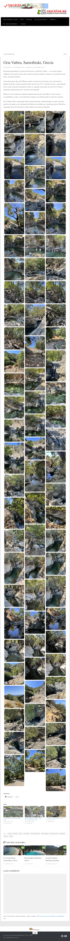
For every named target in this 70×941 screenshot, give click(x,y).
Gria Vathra (26, 833)
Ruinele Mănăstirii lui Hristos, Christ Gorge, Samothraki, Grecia (33, 819)
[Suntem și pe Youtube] (65, 936)
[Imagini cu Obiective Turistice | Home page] (25, 6)
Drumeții (29, 19)
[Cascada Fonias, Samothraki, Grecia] (56, 811)
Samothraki (8, 54)
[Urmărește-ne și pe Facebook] (62, 936)
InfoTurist (53, 19)
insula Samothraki (35, 833)
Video (22, 19)
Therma (6, 836)
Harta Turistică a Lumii (10, 19)
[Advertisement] (35, 39)
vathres (11, 836)
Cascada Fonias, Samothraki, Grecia (54, 818)
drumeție (15, 833)
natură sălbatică (45, 833)
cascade (10, 833)
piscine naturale (54, 833)
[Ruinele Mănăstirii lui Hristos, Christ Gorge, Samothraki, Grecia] (35, 811)
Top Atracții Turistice (40, 19)
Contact (23, 24)
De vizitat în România (10, 24)
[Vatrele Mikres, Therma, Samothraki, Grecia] (13, 811)
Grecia (20, 833)
